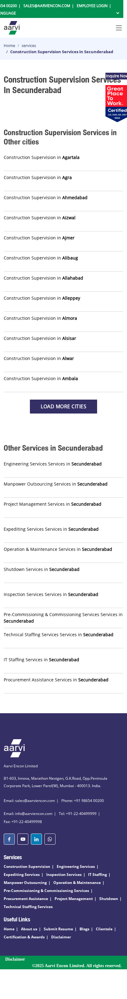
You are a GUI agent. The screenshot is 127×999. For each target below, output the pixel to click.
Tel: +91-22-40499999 (77, 813)
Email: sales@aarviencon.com (29, 800)
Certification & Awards (24, 937)
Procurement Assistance (26, 898)
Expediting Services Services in (51, 529)
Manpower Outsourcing (25, 882)
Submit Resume (58, 929)
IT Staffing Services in (41, 659)
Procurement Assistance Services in (56, 680)
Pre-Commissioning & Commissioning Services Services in (63, 617)
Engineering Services (76, 866)
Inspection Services (64, 874)
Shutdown (108, 898)
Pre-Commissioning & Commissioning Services (46, 890)
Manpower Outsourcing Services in (56, 484)
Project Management (74, 898)
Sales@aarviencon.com (46, 5)
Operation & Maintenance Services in (58, 549)
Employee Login (92, 5)
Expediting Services (22, 874)
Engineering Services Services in (53, 464)
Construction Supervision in (42, 157)
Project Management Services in (52, 504)
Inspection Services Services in (51, 594)
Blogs (84, 929)
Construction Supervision (27, 866)
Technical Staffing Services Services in (58, 634)
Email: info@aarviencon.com (28, 813)
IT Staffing (97, 874)
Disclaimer (61, 937)
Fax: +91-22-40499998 (23, 821)
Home (9, 45)
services (29, 45)
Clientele (104, 929)
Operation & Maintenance (77, 882)
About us (29, 929)
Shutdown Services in (42, 569)
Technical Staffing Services (28, 906)
